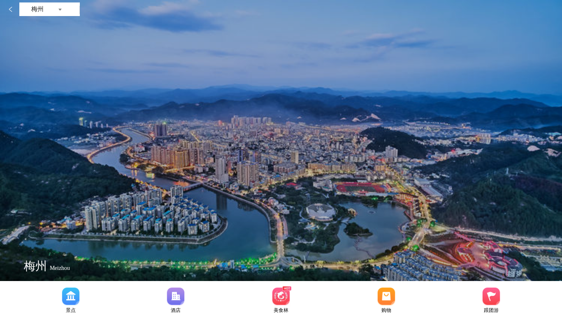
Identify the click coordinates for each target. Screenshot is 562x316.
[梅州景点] (70, 296)
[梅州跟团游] (491, 296)
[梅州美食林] (281, 296)
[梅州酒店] (175, 296)
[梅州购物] (386, 296)
